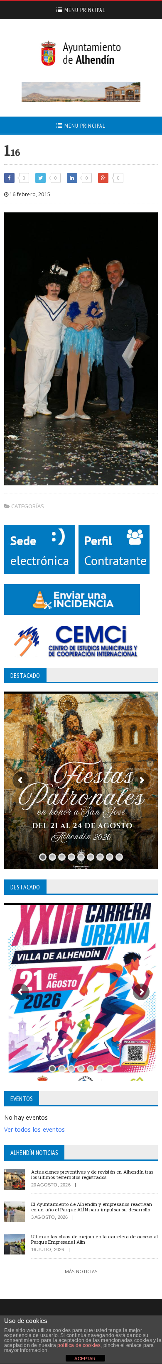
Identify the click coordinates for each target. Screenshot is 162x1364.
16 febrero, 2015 (29, 194)
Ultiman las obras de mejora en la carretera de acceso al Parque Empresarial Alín (94, 1239)
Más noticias (81, 1271)
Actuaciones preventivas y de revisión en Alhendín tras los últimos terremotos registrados (92, 1174)
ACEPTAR (85, 1358)
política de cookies (79, 1345)
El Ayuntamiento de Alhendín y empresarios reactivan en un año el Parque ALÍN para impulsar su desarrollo (91, 1207)
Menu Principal (84, 10)
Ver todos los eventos (34, 1129)
